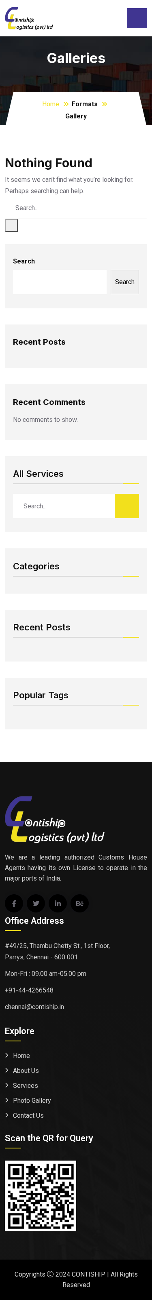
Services (25, 1085)
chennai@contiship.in (34, 1007)
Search (24, 261)
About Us (26, 1071)
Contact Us (28, 1115)
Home (50, 104)
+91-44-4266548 (29, 990)
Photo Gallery (32, 1100)
